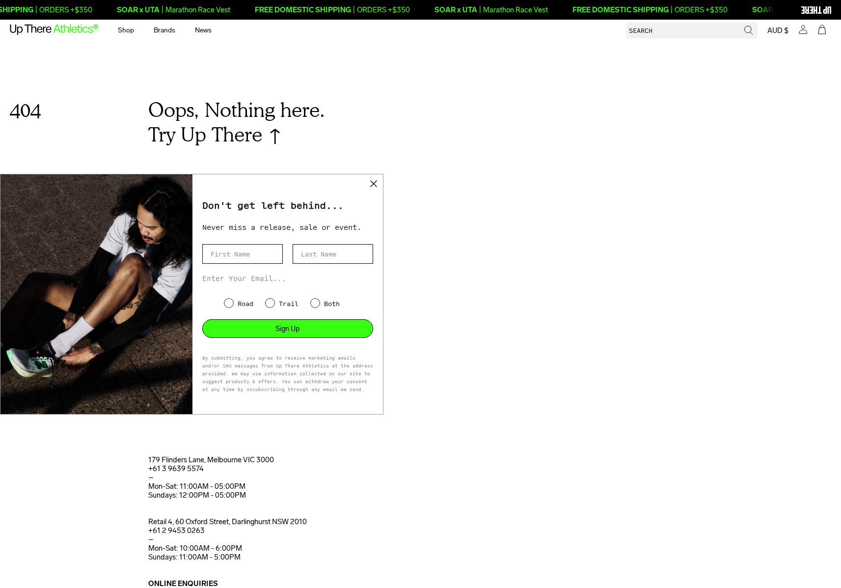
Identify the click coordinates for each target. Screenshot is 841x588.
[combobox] (692, 30)
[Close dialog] (373, 183)
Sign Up (287, 328)
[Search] (749, 30)
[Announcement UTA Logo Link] (799, 10)
